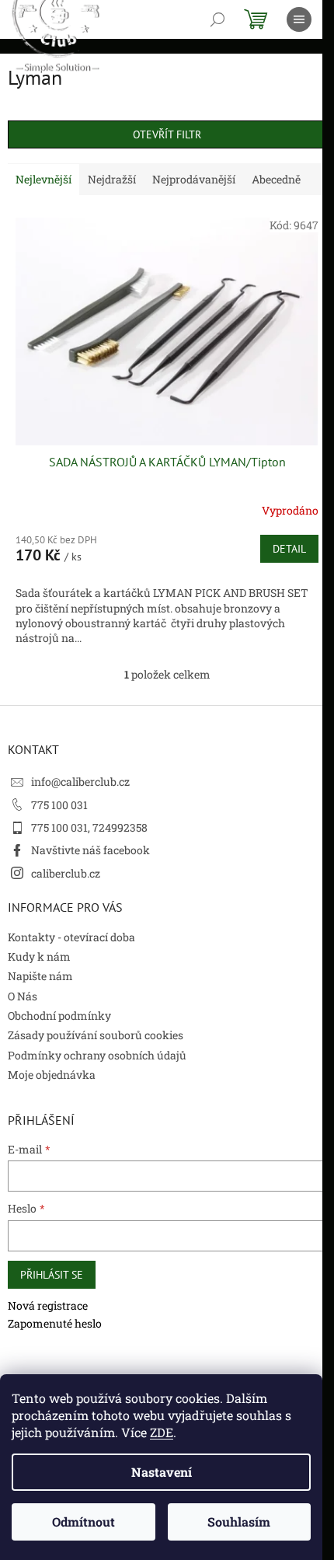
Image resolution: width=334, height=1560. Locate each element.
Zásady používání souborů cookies (95, 1035)
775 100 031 (59, 804)
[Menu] (299, 19)
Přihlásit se (51, 1275)
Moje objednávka (52, 1074)
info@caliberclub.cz (80, 781)
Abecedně (276, 179)
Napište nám (40, 975)
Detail (289, 549)
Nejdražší (112, 179)
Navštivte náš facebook (90, 850)
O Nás (22, 996)
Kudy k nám (39, 956)
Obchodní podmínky (59, 1015)
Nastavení (161, 1472)
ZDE (161, 1432)
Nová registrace (48, 1305)
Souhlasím (238, 1521)
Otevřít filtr (167, 134)
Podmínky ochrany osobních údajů (97, 1055)
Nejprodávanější (193, 179)
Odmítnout (83, 1521)
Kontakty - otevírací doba (71, 937)
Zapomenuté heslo (55, 1323)
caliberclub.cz (65, 873)
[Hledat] (217, 19)
